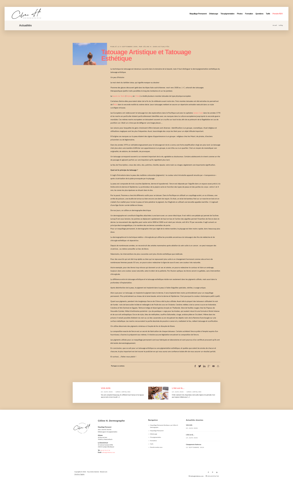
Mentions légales (79, 474)
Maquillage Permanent (198, 14)
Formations (153, 440)
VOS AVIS (105, 388)
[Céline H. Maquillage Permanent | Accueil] (26, 13)
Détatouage (213, 14)
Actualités (163, 46)
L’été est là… (178, 388)
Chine (137, 96)
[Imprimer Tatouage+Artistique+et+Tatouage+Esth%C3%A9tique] (218, 366)
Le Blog (281, 25)
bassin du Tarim (119, 96)
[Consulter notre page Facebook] (208, 472)
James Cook (198, 113)
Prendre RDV (278, 14)
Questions (259, 14)
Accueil (275, 25)
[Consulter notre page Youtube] (217, 472)
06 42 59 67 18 (105, 450)
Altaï (115, 104)
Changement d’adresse (193, 444)
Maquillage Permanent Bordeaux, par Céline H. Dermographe (164, 426)
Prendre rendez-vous (156, 447)
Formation (249, 14)
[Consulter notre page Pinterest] (212, 472)
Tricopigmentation (227, 14)
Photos (240, 14)
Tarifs (268, 14)
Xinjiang (129, 96)
